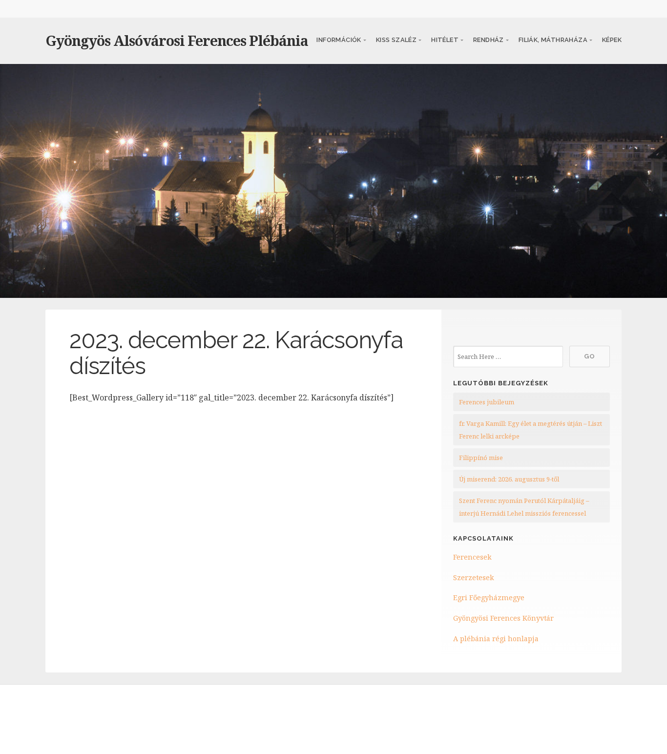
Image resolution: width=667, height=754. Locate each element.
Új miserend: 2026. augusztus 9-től (509, 479)
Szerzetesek (473, 577)
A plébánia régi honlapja (496, 638)
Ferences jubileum (486, 402)
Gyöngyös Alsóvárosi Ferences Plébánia (176, 40)
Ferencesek (472, 557)
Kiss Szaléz (396, 39)
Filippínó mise (481, 457)
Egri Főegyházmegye (488, 597)
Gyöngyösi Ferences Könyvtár (503, 618)
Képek (612, 39)
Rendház (488, 39)
